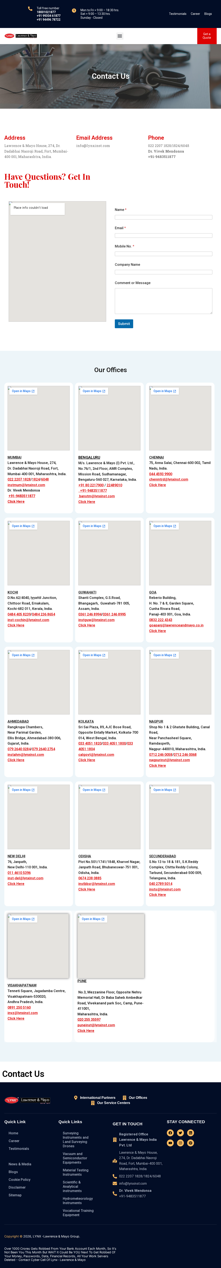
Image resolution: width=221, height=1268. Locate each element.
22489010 (114, 485)
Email (120, 228)
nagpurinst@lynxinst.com (169, 760)
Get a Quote (207, 36)
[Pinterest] (190, 1143)
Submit (124, 324)
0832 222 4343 (160, 620)
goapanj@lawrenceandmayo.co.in (176, 625)
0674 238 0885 (89, 878)
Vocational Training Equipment (78, 1213)
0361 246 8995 (114, 614)
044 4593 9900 (160, 474)
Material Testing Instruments (75, 1172)
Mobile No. (124, 246)
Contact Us (17, 1156)
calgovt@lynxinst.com (96, 755)
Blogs (208, 13)
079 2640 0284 (19, 749)
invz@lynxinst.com (23, 1013)
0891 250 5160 (19, 1007)
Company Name (127, 265)
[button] (119, 36)
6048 (45, 479)
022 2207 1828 (19, 479)
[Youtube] (170, 1143)
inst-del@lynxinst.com (25, 878)
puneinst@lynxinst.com (96, 1025)
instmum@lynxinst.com (26, 485)
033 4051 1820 (89, 743)
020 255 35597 (89, 1019)
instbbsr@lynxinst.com (96, 884)
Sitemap (15, 1195)
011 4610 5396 (19, 873)
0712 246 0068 (185, 755)
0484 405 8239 (19, 614)
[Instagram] (180, 1143)
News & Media (20, 1164)
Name (120, 210)
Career (195, 13)
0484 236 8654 (43, 614)
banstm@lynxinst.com (96, 496)
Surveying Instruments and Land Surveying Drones (75, 1139)
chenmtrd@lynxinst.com (168, 479)
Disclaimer (17, 1187)
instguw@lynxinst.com (96, 620)
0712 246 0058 (160, 755)
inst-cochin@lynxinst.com (28, 620)
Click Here (16, 501)
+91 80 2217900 (91, 485)
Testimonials (177, 13)
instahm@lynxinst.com (26, 755)
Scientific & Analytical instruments (72, 1186)
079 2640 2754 (43, 749)
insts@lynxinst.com (165, 889)
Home (13, 1133)
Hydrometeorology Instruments (78, 1201)
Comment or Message (132, 283)
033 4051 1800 (114, 743)
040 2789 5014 (160, 884)
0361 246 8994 (89, 614)
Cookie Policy (19, 1180)
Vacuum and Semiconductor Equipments (75, 1158)
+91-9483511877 (21, 496)
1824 (36, 479)
